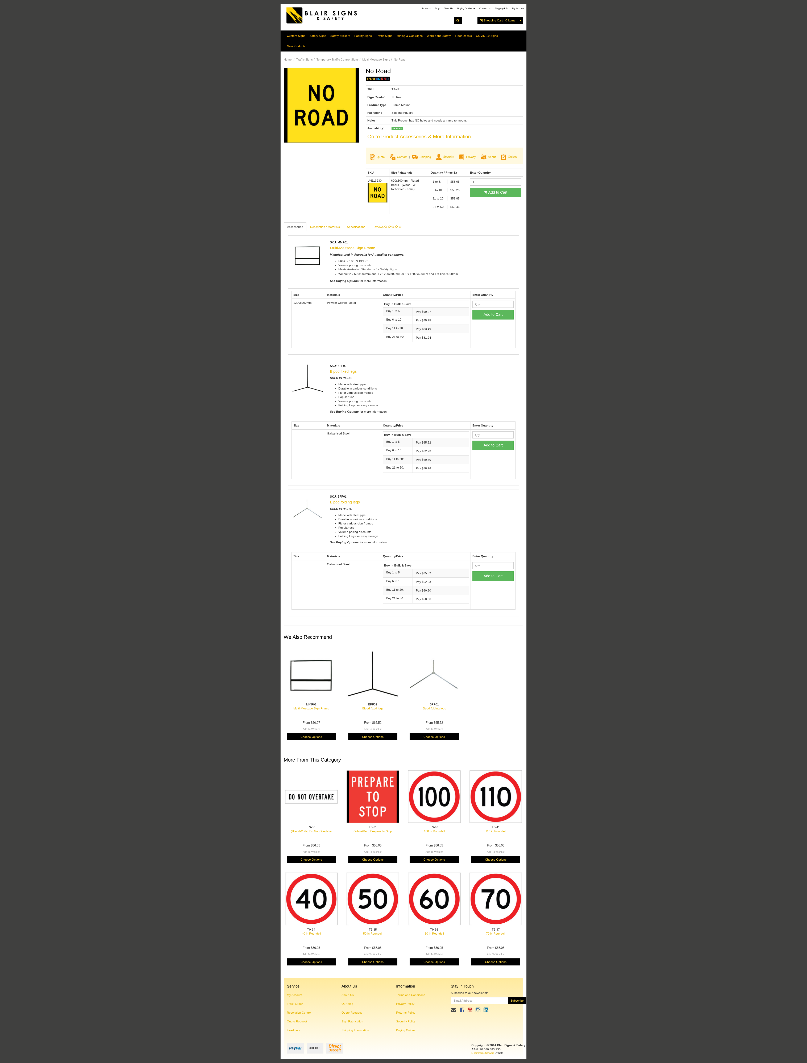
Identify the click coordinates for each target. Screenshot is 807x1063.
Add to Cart (497, 192)
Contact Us (485, 8)
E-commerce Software (482, 1053)
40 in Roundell (311, 933)
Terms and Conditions (410, 995)
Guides (512, 156)
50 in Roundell (372, 933)
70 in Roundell (495, 933)
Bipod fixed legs (343, 371)
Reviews (378, 226)
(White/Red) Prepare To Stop (372, 831)
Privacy (471, 156)
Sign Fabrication (352, 1021)
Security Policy (405, 1021)
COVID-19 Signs (487, 35)
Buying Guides (465, 8)
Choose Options (311, 736)
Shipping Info (501, 8)
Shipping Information (355, 1030)
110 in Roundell (495, 831)
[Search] (458, 20)
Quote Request (297, 1021)
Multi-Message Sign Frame (352, 248)
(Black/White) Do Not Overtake (311, 831)
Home (288, 59)
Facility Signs (363, 35)
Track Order (295, 1003)
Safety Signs (318, 35)
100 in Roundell (434, 831)
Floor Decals (463, 35)
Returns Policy (405, 1012)
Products (426, 8)
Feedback (293, 1030)
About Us (448, 8)
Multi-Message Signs (376, 59)
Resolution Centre (299, 1012)
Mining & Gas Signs (410, 35)
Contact (402, 156)
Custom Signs (296, 35)
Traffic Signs (384, 35)
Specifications (356, 226)
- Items (499, 20)
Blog (437, 8)
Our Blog (347, 1003)
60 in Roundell (434, 933)
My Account (294, 995)
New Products (296, 46)
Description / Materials (325, 226)
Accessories (295, 226)
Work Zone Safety (439, 35)
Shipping (425, 156)
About (492, 156)
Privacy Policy (405, 1003)
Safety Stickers (340, 35)
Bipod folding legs (345, 502)
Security (448, 156)
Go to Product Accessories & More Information (419, 136)
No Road (400, 59)
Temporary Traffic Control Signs (337, 59)
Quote (381, 156)
